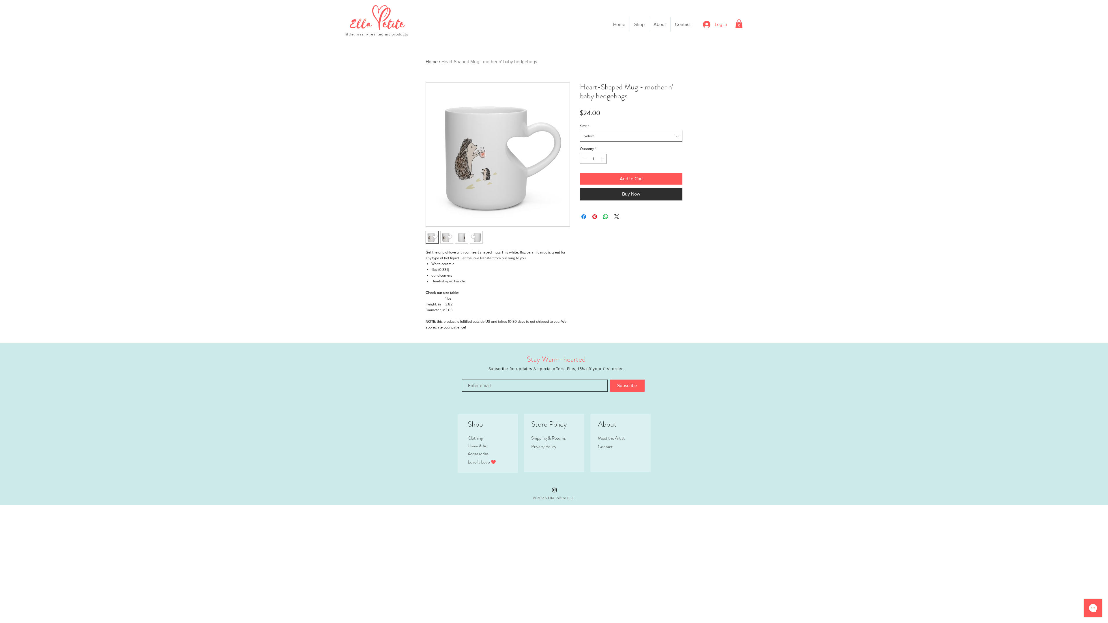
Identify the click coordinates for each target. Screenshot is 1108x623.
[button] (739, 23)
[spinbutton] (593, 159)
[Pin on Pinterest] (594, 216)
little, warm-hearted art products (377, 34)
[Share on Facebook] (583, 216)
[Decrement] (584, 159)
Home (432, 61)
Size (584, 126)
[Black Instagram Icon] (554, 490)
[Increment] (602, 159)
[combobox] (631, 136)
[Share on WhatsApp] (605, 216)
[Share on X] (616, 216)
